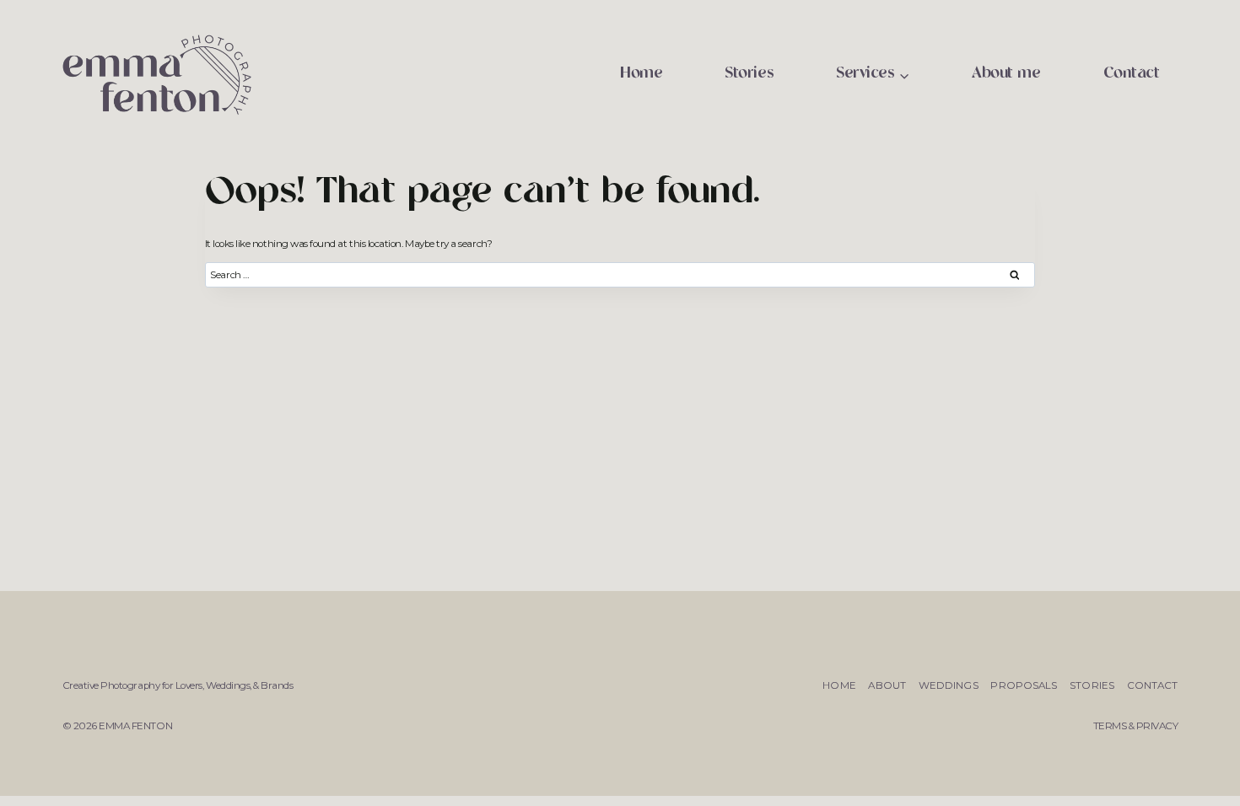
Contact (1131, 74)
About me (1006, 74)
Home (641, 74)
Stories (749, 74)
